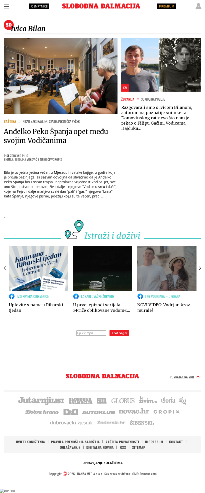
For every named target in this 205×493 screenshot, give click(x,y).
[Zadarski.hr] (111, 422)
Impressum (154, 441)
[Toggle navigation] (6, 6)
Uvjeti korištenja (30, 441)
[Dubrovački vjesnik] (72, 422)
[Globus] (123, 400)
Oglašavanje (70, 447)
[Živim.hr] (148, 400)
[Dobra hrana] (42, 411)
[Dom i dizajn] (71, 411)
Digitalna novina (100, 447)
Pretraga (119, 333)
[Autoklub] (99, 411)
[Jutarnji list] (41, 400)
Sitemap (138, 447)
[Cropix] (166, 411)
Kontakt (176, 441)
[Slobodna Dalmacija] (101, 6)
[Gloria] (168, 400)
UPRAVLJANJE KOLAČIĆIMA (102, 463)
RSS (123, 447)
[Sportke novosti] (102, 400)
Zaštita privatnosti (122, 441)
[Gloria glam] (183, 400)
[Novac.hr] (134, 411)
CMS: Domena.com (144, 473)
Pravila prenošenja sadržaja (75, 441)
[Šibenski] (142, 422)
